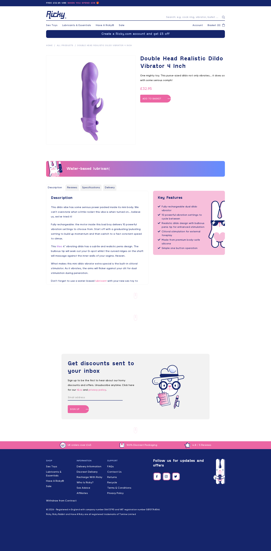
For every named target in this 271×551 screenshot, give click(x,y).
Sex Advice (83, 488)
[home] (56, 15)
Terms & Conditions (119, 488)
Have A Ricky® (105, 25)
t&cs (79, 390)
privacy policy (97, 390)
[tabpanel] (97, 242)
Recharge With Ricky (89, 477)
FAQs (110, 466)
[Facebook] (157, 476)
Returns (112, 477)
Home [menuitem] (49, 46)
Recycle (112, 482)
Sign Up (75, 409)
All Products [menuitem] (65, 46)
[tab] (55, 188)
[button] (216, 25)
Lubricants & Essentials (76, 25)
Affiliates (82, 493)
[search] (223, 17)
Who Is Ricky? (85, 482)
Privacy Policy (115, 493)
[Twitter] (176, 476)
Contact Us (114, 472)
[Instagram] (166, 476)
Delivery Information (89, 466)
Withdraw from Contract (61, 501)
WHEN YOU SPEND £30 (81, 3)
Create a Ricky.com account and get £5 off (135, 34)
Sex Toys (52, 25)
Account (198, 25)
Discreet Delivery (87, 472)
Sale (122, 25)
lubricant (101, 281)
